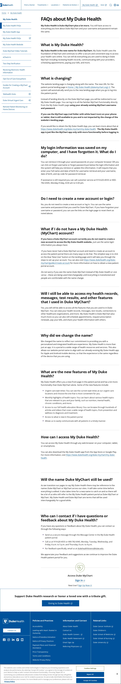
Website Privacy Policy (41, 660)
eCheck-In (7, 57)
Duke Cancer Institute (102, 626)
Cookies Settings (90, 668)
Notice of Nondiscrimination (44, 637)
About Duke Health (70, 626)
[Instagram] (9, 640)
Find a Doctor (29, 5)
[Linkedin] (13, 640)
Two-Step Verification (11, 63)
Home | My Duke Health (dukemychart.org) (88, 87)
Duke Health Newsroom (72, 638)
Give (102, 5)
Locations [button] (54, 5)
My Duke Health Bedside (13, 44)
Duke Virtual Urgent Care (13, 100)
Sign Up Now (84, 585)
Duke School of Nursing (102, 638)
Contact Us (12, 630)
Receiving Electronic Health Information (14, 71)
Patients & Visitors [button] (70, 5)
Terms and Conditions (41, 656)
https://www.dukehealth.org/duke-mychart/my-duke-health (68, 129)
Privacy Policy (9, 681)
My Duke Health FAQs (12, 25)
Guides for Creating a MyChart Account (15, 86)
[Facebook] (4, 640)
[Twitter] (18, 640)
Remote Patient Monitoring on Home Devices (15, 108)
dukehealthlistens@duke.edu (90, 548)
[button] (117, 5)
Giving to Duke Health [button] (59, 603)
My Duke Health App (11, 32)
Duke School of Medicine (103, 634)
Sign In (79, 580)
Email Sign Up (68, 642)
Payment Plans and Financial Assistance (44, 646)
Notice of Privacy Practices (43, 641)
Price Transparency (40, 652)
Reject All (90, 674)
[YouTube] (22, 640)
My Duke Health (88, 5)
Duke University (99, 642)
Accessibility (38, 626)
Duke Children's (99, 630)
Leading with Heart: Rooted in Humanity (45, 631)
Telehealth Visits (9, 94)
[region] (60, 674)
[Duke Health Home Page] (14, 621)
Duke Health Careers (71, 634)
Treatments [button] (42, 5)
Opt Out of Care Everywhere (14, 79)
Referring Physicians (71, 646)
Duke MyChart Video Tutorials (15, 51)
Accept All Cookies (90, 680)
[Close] (117, 673)
